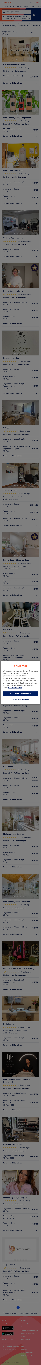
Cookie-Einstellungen (20, 699)
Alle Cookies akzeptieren (20, 694)
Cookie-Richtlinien (15, 688)
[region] (20, 683)
